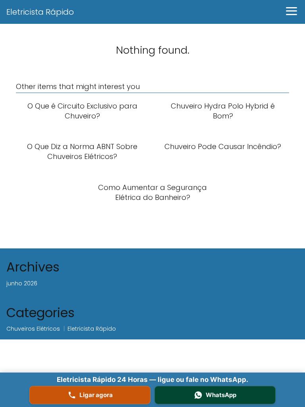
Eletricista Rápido (40, 11)
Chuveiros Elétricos (33, 329)
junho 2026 (21, 283)
